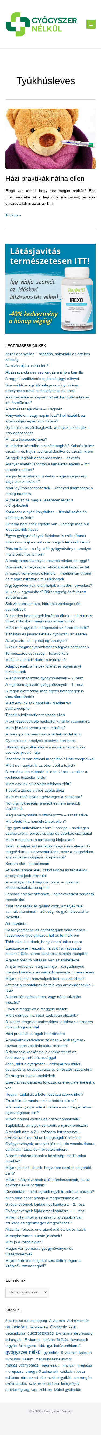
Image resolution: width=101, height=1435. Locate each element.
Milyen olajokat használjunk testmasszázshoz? (45, 979)
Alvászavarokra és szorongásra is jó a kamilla (44, 372)
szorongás (83, 1377)
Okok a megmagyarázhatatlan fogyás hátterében (47, 647)
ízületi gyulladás (67, 1389)
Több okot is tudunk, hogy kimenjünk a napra (43, 942)
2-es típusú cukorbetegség (26, 1321)
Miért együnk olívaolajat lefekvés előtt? (38, 784)
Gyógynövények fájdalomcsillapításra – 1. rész (45, 1211)
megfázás (85, 1365)
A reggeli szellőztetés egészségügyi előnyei (42, 379)
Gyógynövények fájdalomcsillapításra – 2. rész (45, 1204)
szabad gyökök (60, 1378)
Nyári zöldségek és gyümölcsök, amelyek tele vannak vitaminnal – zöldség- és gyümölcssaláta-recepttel (47, 911)
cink (72, 1327)
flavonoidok (79, 1340)
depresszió (83, 1333)
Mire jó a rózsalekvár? (24, 1242)
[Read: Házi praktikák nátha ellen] (50, 138)
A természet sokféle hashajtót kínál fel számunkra (47, 721)
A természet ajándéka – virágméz (33, 409)
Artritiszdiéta (15, 924)
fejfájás (62, 1340)
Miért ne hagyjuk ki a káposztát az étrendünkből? (47, 628)
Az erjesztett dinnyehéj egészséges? (36, 641)
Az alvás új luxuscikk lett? (26, 366)
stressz (27, 1377)
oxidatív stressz (72, 1371)
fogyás (11, 1346)
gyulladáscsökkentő (64, 1345)
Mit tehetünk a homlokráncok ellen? (35, 822)
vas (34, 1390)
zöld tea (45, 1390)
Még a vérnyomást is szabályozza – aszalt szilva (46, 815)
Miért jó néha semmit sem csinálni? (35, 728)
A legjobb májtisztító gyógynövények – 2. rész (44, 678)
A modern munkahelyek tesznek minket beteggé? (47, 561)
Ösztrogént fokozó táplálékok (30, 1076)
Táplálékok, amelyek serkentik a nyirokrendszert (46, 1126)
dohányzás (13, 1340)
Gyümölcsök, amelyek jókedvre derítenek (40, 741)
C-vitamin (58, 1327)
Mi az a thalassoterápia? (26, 439)
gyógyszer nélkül (23, 1352)
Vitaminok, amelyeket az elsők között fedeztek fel (47, 567)
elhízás (49, 1340)
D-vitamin (64, 1333)
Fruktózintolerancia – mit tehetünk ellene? (41, 1101)
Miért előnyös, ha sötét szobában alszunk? (41, 1015)
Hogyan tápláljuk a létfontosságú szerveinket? (44, 1094)
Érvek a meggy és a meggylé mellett (36, 1009)
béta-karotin (39, 1327)
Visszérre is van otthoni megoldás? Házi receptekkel (49, 759)
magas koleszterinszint (54, 1359)
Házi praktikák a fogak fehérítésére (35, 1034)
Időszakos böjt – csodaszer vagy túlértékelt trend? (48, 542)
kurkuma (12, 1359)
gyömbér (51, 1353)
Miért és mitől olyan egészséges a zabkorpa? (43, 797)
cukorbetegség (40, 1333)
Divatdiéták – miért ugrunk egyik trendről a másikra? (49, 1192)
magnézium (51, 1365)
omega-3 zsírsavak (42, 1371)
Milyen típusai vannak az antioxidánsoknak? (42, 1119)
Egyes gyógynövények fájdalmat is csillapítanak (45, 536)
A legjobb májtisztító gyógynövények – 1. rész (44, 685)
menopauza (14, 1371)
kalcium (85, 1352)
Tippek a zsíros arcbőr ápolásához (34, 790)
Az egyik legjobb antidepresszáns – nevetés (42, 458)
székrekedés (16, 1383)
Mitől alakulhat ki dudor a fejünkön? (35, 660)
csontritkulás (15, 1333)
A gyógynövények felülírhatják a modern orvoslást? (48, 586)
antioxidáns (16, 1327)
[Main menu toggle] (91, 24)
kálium (27, 1359)
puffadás (12, 1378)
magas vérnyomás (22, 1365)
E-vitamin (32, 1340)
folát (41, 1346)
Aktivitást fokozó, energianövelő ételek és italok (45, 1229)
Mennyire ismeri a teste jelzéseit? (33, 1236)
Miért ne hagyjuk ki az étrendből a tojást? (40, 765)
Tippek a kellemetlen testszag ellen (35, 715)
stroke (40, 1377)
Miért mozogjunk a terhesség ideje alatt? (40, 840)
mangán (69, 1365)
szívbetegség (17, 1389)
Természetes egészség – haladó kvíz (36, 653)
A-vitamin (57, 1320)
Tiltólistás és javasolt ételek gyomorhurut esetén (46, 634)
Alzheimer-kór (78, 1321)
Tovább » (13, 215)
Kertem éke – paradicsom (27, 864)
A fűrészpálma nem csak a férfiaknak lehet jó (43, 734)
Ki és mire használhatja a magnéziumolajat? (43, 1198)
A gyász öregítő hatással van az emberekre (42, 960)
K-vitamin (69, 1353)
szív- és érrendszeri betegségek (54, 1384)
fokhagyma (27, 1346)
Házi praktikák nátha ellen (44, 179)
